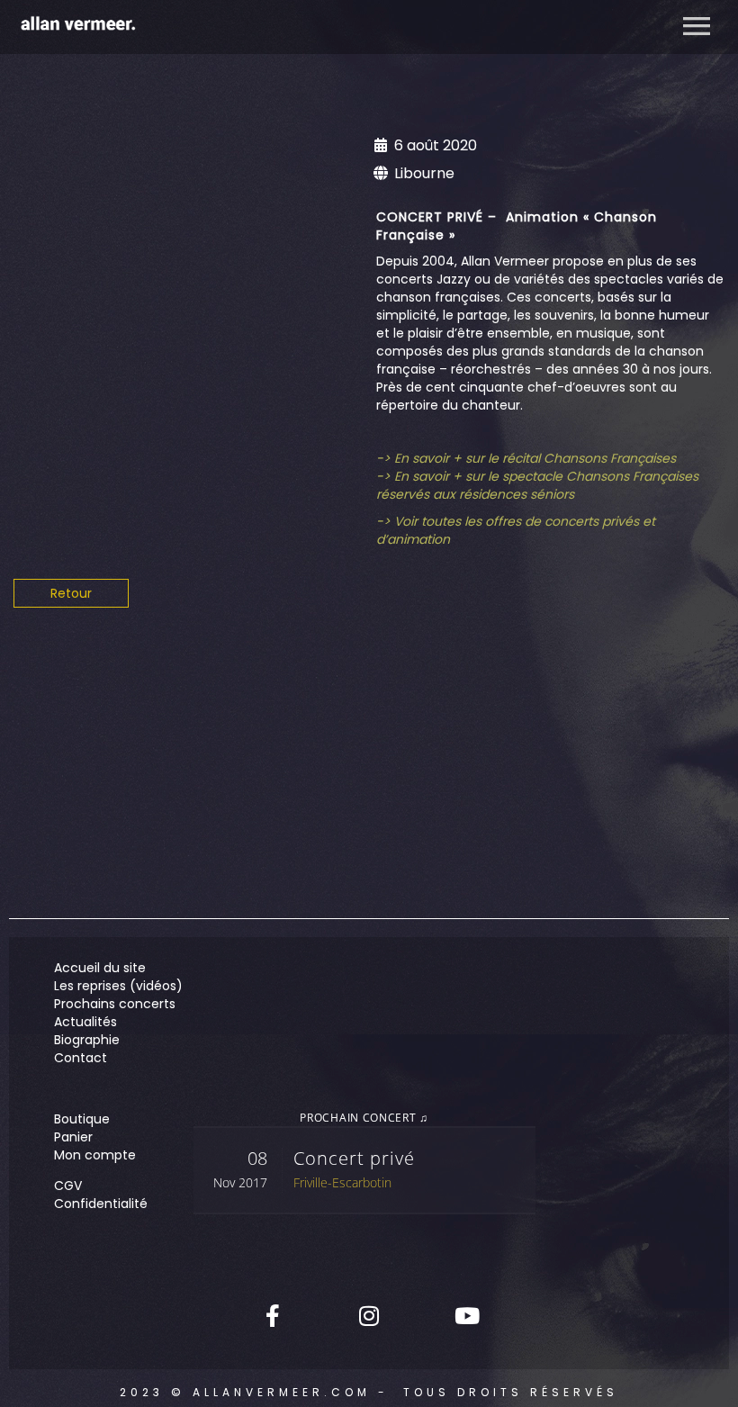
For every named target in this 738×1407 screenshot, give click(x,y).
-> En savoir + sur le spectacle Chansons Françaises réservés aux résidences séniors (537, 485)
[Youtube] (465, 1315)
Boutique (82, 1119)
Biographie (87, 1040)
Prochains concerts (115, 1004)
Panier (73, 1137)
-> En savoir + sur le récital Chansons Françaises (526, 458)
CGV (68, 1186)
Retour (71, 593)
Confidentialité (101, 1204)
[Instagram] (369, 1315)
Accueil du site (100, 968)
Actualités (85, 1022)
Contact (80, 1058)
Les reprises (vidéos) (118, 986)
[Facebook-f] (273, 1315)
